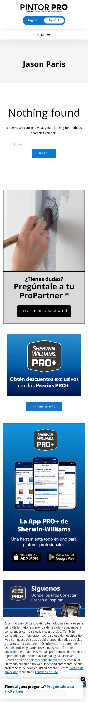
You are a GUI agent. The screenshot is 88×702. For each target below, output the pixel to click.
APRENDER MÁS (44, 406)
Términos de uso (46, 672)
